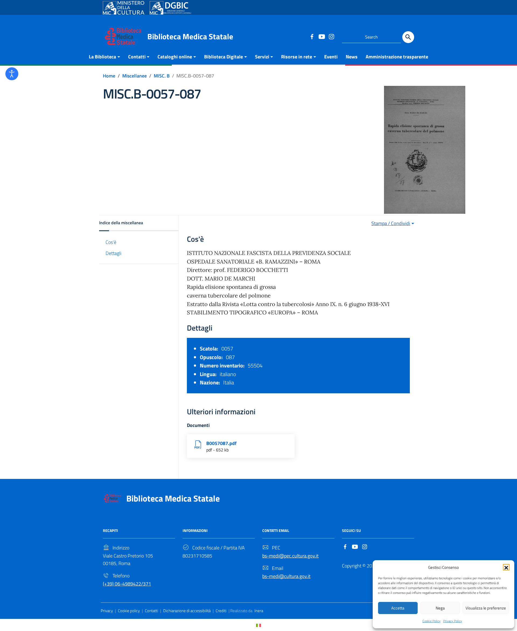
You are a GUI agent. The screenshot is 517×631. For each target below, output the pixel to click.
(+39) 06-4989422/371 (127, 583)
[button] (506, 567)
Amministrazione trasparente (397, 56)
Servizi (262, 56)
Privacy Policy (452, 620)
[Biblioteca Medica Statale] (123, 36)
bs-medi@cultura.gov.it (286, 576)
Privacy (107, 611)
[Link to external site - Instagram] (331, 36)
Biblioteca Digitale (223, 56)
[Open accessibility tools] (11, 73)
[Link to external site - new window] (123, 8)
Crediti (221, 611)
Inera (258, 611)
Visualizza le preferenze (486, 608)
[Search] (408, 37)
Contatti (137, 56)
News (352, 56)
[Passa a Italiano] (258, 625)
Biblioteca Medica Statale (190, 36)
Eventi (331, 56)
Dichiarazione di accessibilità (187, 611)
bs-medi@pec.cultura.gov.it (290, 555)
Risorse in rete (296, 56)
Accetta (397, 608)
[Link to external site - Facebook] (312, 36)
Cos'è (111, 242)
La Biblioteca (102, 56)
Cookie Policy (431, 620)
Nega (440, 608)
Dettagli (113, 253)
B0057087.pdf (221, 443)
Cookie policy (129, 611)
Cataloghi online (175, 56)
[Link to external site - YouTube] (321, 36)
